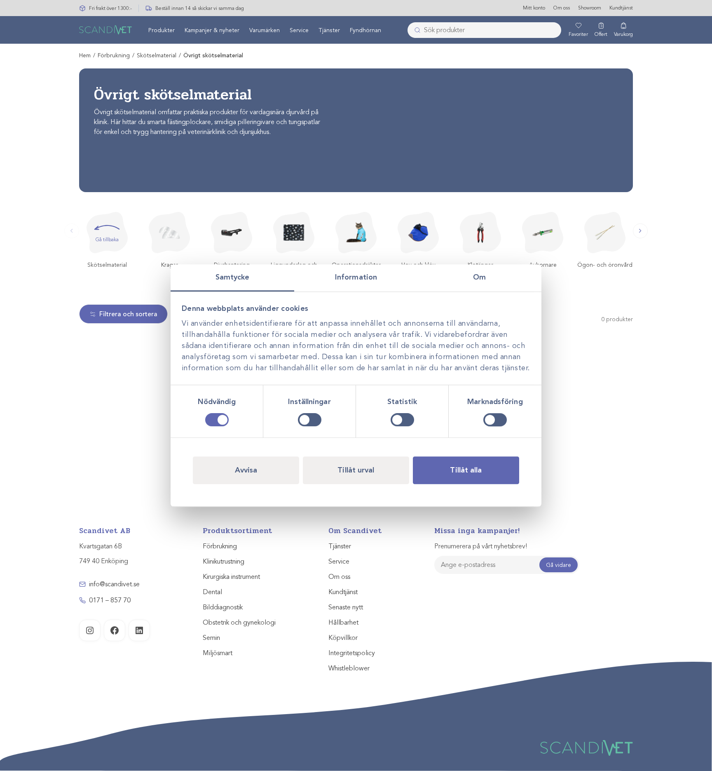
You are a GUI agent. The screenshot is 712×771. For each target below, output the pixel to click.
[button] (640, 230)
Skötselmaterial (156, 55)
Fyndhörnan (365, 30)
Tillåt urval (355, 470)
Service (299, 30)
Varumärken (264, 30)
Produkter (161, 30)
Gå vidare (558, 565)
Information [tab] (356, 277)
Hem (85, 55)
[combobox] (484, 30)
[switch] (309, 419)
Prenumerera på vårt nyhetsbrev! (480, 546)
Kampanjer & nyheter (212, 30)
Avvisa (246, 470)
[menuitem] (161, 30)
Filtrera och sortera (128, 314)
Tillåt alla (466, 470)
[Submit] (415, 30)
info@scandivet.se (114, 584)
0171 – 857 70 (110, 600)
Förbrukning (114, 55)
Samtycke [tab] (232, 277)
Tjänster (329, 30)
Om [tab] (479, 277)
